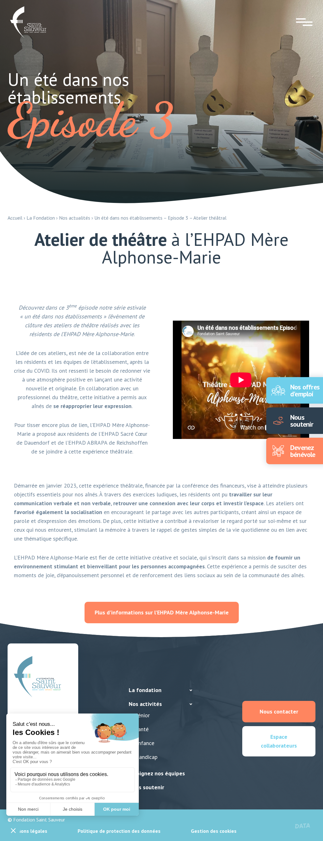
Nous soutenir (146, 787)
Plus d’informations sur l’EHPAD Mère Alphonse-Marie (162, 612)
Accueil (15, 218)
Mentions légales (27, 831)
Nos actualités (74, 218)
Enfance (144, 743)
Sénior (142, 715)
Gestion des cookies (214, 831)
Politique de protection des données (119, 831)
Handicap (146, 757)
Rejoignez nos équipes (157, 773)
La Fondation (40, 218)
